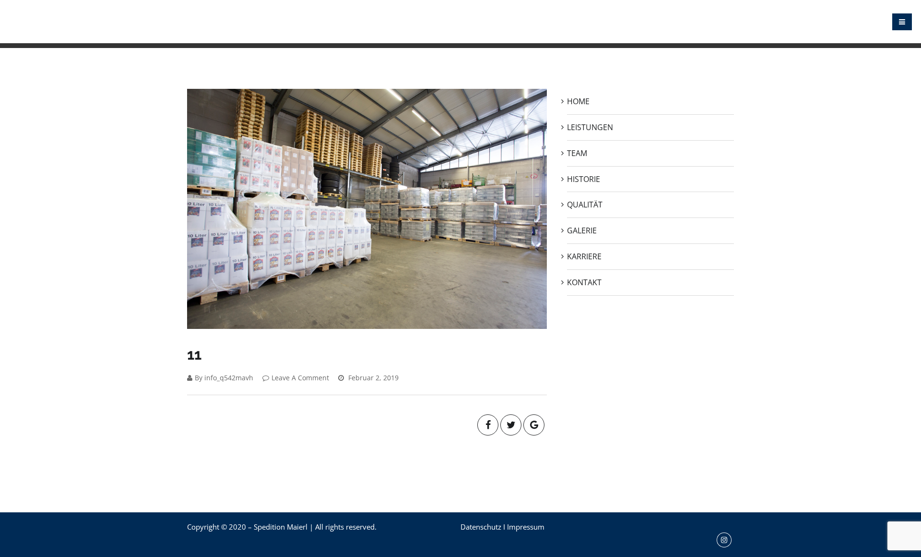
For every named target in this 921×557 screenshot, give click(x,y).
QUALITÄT (577, 21)
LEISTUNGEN (448, 21)
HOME (402, 21)
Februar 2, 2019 (372, 377)
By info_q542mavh (224, 377)
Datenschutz (480, 527)
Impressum (525, 527)
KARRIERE (665, 21)
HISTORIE (532, 21)
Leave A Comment (300, 377)
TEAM (493, 21)
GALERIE (621, 21)
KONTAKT (711, 21)
